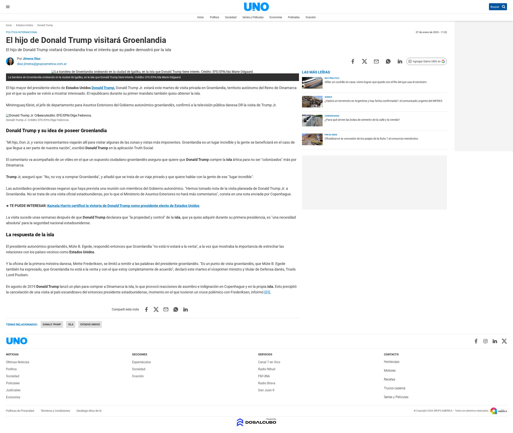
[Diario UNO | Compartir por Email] (376, 61)
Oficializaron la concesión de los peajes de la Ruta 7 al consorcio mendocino (371, 138)
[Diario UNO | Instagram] (485, 341)
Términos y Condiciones (56, 410)
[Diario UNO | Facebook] (476, 341)
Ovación (311, 17)
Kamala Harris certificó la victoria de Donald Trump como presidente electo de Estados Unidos (123, 206)
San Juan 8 (266, 390)
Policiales (294, 17)
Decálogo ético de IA (89, 410)
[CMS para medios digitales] (256, 422)
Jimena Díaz (31, 59)
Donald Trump (103, 88)
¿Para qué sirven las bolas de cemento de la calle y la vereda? (362, 119)
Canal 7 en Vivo (269, 362)
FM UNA (264, 376)
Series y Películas (253, 17)
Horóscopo (391, 362)
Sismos (328, 97)
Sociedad (230, 17)
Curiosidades (332, 116)
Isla (70, 324)
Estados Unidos (90, 324)
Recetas (389, 379)
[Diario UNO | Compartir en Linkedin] (400, 61)
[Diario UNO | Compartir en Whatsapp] (388, 61)
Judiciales (13, 390)
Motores (390, 370)
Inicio (200, 17)
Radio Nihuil (266, 369)
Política (214, 17)
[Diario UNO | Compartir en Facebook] (352, 61)
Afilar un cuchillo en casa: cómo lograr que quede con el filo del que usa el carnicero (376, 82)
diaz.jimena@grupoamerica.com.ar (42, 64)
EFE (267, 292)
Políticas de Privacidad (20, 410)
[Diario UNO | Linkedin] (495, 341)
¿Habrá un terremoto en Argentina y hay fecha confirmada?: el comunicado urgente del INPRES (383, 100)
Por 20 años (331, 135)
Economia (276, 17)
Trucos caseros (394, 388)
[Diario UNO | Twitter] (504, 341)
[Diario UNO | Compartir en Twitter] (364, 61)
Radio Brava (266, 383)
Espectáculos (141, 362)
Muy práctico (332, 78)
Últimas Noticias (17, 362)
